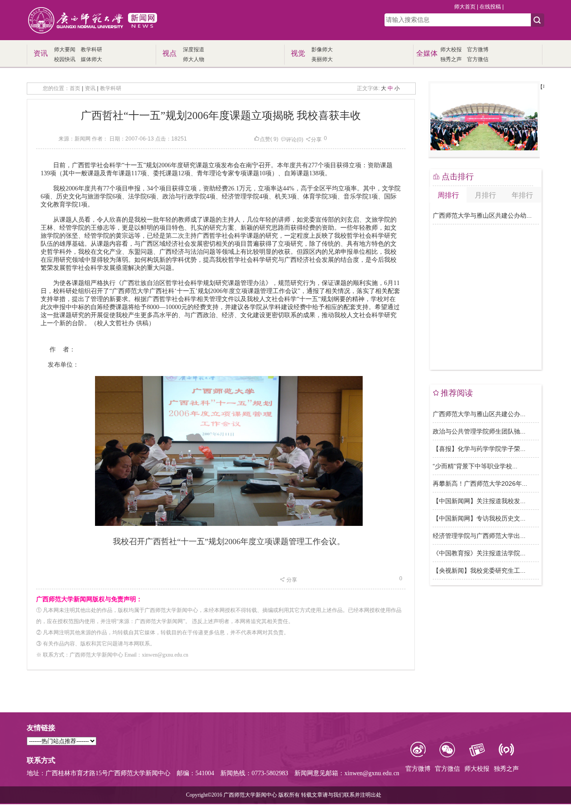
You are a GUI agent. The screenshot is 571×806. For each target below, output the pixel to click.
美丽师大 (322, 59)
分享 (316, 139)
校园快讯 (64, 59)
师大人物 (193, 59)
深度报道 (193, 49)
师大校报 (451, 49)
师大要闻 (64, 49)
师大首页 (465, 7)
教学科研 (91, 49)
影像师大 (322, 49)
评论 (291, 139)
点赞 (265, 139)
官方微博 (477, 49)
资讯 (90, 88)
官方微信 (477, 59)
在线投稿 (490, 7)
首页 (75, 88)
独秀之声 (451, 59)
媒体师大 (91, 59)
